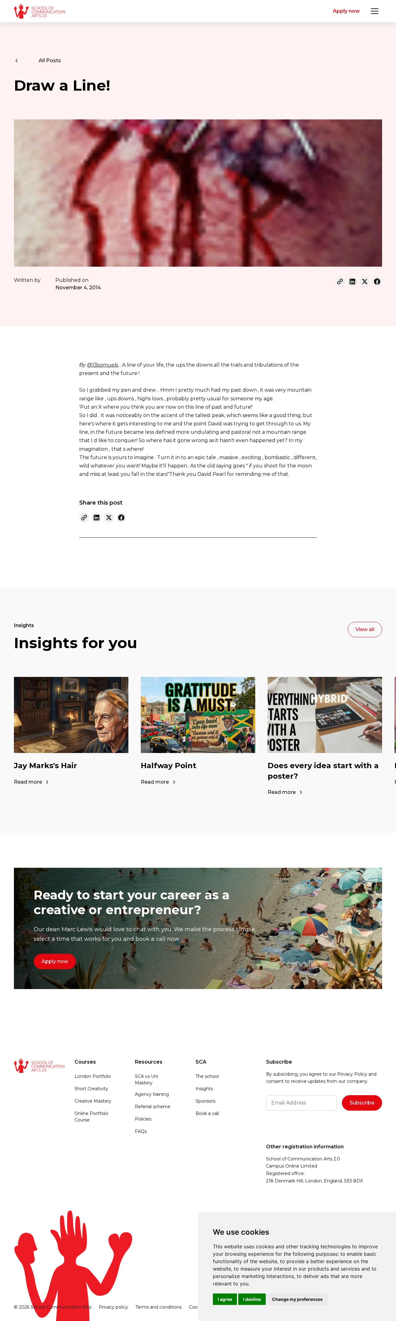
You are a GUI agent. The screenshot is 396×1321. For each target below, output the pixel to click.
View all (364, 629)
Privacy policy (113, 1307)
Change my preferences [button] (297, 1299)
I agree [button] (225, 1299)
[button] (374, 11)
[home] (39, 11)
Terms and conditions (159, 1307)
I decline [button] (252, 1299)
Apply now (346, 11)
